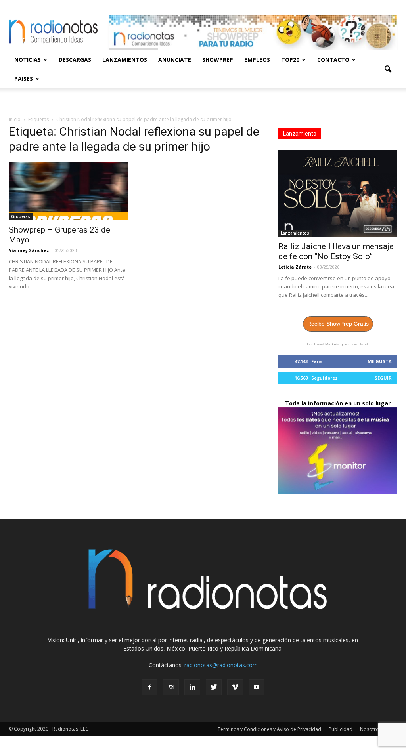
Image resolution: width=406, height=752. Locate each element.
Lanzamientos (124, 59)
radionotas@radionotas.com (221, 665)
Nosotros (370, 729)
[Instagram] (171, 687)
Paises (23, 78)
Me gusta (380, 361)
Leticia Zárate (295, 267)
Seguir (383, 378)
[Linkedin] (192, 687)
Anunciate (174, 59)
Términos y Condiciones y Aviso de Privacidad (269, 729)
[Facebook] (149, 687)
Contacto (333, 59)
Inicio (15, 119)
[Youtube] (256, 687)
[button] (387, 69)
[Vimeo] (235, 687)
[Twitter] (214, 687)
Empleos (257, 59)
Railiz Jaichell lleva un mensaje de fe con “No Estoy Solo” (336, 251)
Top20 (290, 59)
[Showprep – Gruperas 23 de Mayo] (68, 191)
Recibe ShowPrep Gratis (338, 324)
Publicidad (340, 729)
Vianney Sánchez (29, 250)
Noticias (27, 59)
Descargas (75, 59)
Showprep (217, 59)
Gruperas (20, 216)
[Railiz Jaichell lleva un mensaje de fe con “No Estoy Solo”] (337, 193)
